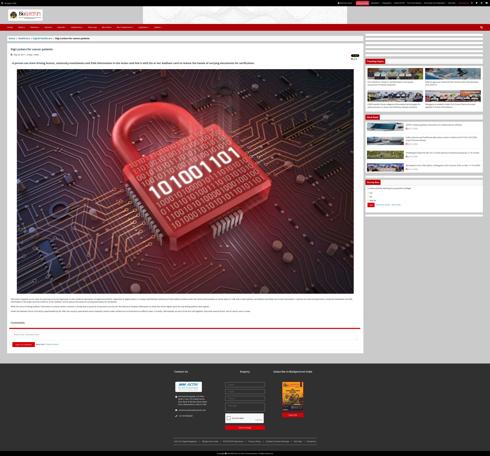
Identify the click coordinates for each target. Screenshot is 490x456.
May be (372, 200)
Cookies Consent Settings (277, 441)
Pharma (34, 27)
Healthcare (76, 27)
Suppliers (143, 27)
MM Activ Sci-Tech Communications (244, 453)
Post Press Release (414, 3)
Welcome (345, 3)
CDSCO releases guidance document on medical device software (434, 125)
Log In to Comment (24, 344)
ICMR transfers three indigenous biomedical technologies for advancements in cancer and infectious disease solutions (394, 105)
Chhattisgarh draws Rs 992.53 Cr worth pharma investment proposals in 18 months (442, 152)
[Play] (356, 59)
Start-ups (92, 27)
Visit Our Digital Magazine (185, 441)
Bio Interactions (124, 27)
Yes (371, 193)
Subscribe (451, 3)
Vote (371, 205)
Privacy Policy (254, 441)
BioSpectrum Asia (210, 441)
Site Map (298, 441)
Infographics (386, 3)
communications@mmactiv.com (192, 410)
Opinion (48, 27)
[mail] (352, 59)
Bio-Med (106, 27)
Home (10, 27)
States (157, 27)
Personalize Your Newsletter (434, 3)
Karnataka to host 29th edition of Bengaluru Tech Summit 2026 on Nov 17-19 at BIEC (443, 165)
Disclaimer (311, 441)
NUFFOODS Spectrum (233, 441)
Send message (245, 427)
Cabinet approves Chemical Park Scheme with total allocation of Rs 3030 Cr (452, 83)
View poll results (383, 205)
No (370, 196)
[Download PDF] (354, 59)
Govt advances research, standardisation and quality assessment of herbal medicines (390, 83)
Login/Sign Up (463, 3)
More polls (396, 205)
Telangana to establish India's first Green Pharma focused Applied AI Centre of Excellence (450, 105)
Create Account (52, 344)
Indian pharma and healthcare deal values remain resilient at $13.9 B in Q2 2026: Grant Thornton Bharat (441, 138)
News (20, 27)
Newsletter (375, 3)
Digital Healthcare (42, 38)
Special (60, 27)
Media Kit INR (399, 3)
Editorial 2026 (362, 3)
